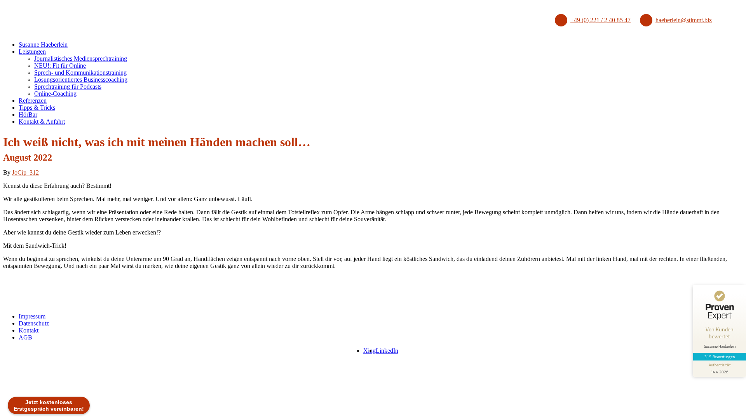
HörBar (28, 114)
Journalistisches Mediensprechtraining (80, 58)
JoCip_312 (25, 172)
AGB (25, 337)
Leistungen (32, 51)
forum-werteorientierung (29, 371)
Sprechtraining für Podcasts (67, 86)
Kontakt (28, 330)
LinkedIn (387, 350)
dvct (77, 371)
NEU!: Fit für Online (60, 65)
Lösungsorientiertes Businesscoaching (80, 79)
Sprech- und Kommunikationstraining (80, 72)
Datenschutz (34, 323)
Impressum (32, 316)
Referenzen (33, 100)
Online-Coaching (55, 93)
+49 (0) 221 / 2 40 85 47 (600, 20)
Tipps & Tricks (37, 107)
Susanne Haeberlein (43, 44)
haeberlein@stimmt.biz (683, 20)
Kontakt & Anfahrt (42, 121)
